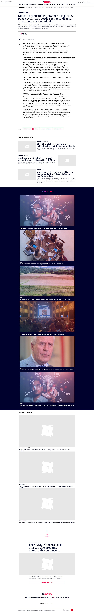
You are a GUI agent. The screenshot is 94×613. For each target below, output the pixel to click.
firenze (36, 129)
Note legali (20, 610)
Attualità (21, 520)
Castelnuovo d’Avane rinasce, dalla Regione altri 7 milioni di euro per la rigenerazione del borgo (47, 522)
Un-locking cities (58, 129)
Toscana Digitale (29, 7)
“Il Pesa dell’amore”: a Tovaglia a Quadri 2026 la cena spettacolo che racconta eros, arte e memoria (45, 450)
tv (69, 4)
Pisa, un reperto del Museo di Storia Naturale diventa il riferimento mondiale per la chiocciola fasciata (46, 486)
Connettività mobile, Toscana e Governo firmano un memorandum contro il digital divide (46, 370)
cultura (26, 4)
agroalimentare (35, 7)
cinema (40, 7)
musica (53, 4)
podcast (73, 4)
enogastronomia (32, 4)
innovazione (40, 4)
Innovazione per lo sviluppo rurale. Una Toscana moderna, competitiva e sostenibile (45, 299)
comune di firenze (27, 129)
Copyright (41, 610)
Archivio (53, 610)
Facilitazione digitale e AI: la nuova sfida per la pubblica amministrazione (42, 334)
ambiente (21, 4)
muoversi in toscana (49, 7)
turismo (71, 7)
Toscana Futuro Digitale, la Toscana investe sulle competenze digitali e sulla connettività (47, 405)
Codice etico (33, 610)
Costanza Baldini (26, 447)
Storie (20, 484)
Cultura (20, 447)
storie (62, 4)
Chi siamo (45, 610)
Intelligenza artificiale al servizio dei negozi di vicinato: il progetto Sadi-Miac (36, 159)
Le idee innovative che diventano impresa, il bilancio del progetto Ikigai (41, 264)
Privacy (24, 610)
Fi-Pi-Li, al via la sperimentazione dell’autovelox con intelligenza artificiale (56, 145)
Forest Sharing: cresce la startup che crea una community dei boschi (46, 547)
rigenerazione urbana (60, 7)
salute (58, 4)
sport (66, 7)
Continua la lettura (47, 582)
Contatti (49, 610)
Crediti (37, 610)
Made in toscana (47, 4)
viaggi (66, 4)
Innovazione (23, 12)
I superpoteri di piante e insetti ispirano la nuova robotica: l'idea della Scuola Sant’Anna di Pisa (55, 174)
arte (68, 7)
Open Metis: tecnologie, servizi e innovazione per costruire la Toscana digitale (43, 228)
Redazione (24, 33)
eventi (55, 7)
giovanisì (43, 7)
